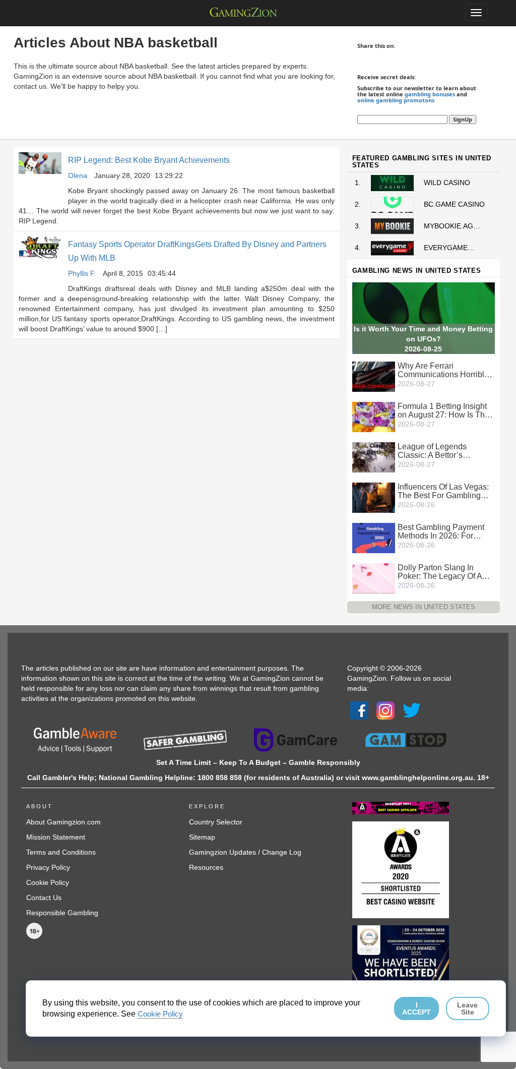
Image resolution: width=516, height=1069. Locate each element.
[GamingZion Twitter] (412, 710)
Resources (206, 867)
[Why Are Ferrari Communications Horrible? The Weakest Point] (373, 376)
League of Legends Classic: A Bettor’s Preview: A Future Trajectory (432, 450)
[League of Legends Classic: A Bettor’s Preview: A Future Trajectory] (373, 456)
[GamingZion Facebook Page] (359, 710)
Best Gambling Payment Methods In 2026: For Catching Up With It (441, 531)
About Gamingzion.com (63, 822)
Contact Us (43, 898)
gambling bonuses (430, 94)
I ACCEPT (416, 1008)
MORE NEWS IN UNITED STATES (423, 607)
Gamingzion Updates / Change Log (245, 852)
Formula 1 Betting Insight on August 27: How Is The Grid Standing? (443, 410)
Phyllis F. (82, 273)
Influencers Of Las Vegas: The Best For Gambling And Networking (443, 491)
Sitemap (202, 837)
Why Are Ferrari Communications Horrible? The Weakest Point (445, 370)
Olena (77, 175)
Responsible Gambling (62, 913)
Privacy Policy (48, 867)
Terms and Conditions (61, 852)
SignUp (462, 119)
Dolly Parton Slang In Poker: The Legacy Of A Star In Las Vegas (440, 571)
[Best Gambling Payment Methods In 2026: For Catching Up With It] (373, 537)
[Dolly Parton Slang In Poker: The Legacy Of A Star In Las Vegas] (373, 577)
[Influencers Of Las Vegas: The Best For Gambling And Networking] (373, 497)
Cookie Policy (47, 882)
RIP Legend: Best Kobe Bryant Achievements (149, 160)
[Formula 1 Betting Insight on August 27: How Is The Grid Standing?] (373, 416)
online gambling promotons (395, 100)
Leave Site (467, 1008)
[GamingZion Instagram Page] (385, 710)
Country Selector (215, 822)
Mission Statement (55, 837)
